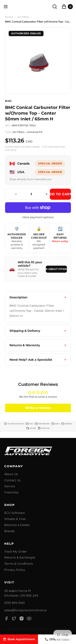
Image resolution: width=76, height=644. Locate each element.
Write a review (38, 408)
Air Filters (23, 17)
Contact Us (12, 480)
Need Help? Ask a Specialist (31, 360)
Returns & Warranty (25, 345)
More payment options (38, 217)
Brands (9, 531)
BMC (8, 101)
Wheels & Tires (15, 519)
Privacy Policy (14, 570)
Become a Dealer (17, 525)
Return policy (60, 241)
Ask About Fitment (56, 269)
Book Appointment (21, 639)
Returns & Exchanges (19, 557)
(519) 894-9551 (14, 603)
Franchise (11, 492)
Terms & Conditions (18, 564)
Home (9, 17)
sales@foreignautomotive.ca (25, 610)
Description (18, 297)
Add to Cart (60, 194)
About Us (11, 474)
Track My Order (15, 551)
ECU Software (14, 513)
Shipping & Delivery (25, 331)
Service (9, 486)
